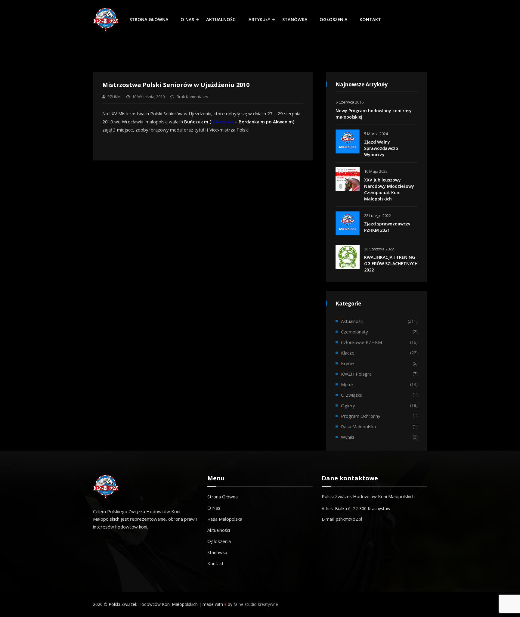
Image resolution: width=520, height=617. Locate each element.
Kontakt (370, 19)
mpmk (347, 384)
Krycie (347, 363)
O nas (187, 19)
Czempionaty (354, 332)
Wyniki (347, 437)
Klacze (347, 353)
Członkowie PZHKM (361, 342)
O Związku (351, 395)
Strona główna (149, 19)
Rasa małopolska (358, 426)
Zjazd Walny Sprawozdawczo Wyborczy (381, 148)
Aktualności (221, 19)
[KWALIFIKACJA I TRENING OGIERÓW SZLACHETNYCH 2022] (348, 257)
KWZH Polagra (356, 374)
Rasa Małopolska (224, 519)
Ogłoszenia (334, 19)
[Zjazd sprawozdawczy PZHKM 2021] (348, 223)
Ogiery (348, 405)
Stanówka (295, 19)
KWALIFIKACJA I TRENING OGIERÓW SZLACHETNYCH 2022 (391, 263)
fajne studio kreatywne (256, 604)
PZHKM (114, 96)
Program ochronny (360, 416)
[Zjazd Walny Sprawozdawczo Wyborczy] (348, 141)
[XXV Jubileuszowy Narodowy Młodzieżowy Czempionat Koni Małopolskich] (348, 179)
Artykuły (259, 19)
